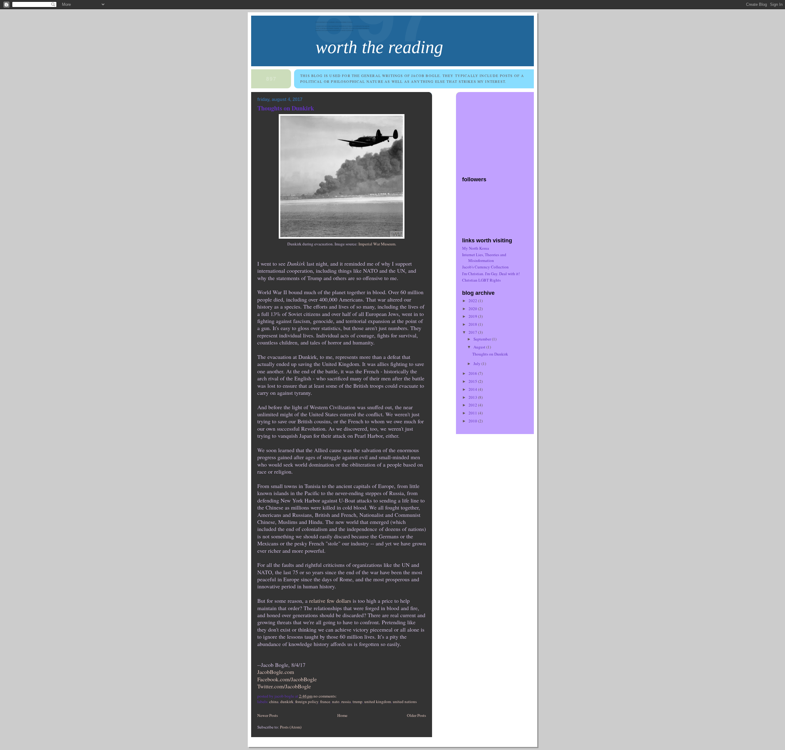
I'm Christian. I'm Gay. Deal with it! (491, 273)
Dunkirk (286, 701)
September (482, 339)
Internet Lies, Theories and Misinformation (484, 257)
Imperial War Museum (376, 244)
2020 (473, 308)
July (477, 363)
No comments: (325, 696)
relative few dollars (330, 600)
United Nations (405, 701)
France (325, 701)
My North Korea (475, 248)
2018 (473, 324)
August (479, 347)
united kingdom (377, 701)
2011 (473, 413)
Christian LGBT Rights (481, 280)
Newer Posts (267, 715)
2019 (473, 316)
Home (342, 715)
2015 (473, 381)
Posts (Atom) (290, 727)
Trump (357, 701)
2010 (473, 421)
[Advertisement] (500, 131)
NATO (335, 701)
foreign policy (306, 701)
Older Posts (416, 715)
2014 (473, 389)
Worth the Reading (379, 47)
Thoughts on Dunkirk (285, 108)
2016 (473, 373)
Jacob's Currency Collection (485, 267)
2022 (473, 300)
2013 (473, 397)
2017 (473, 332)
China (273, 701)
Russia (346, 701)
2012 (473, 405)
